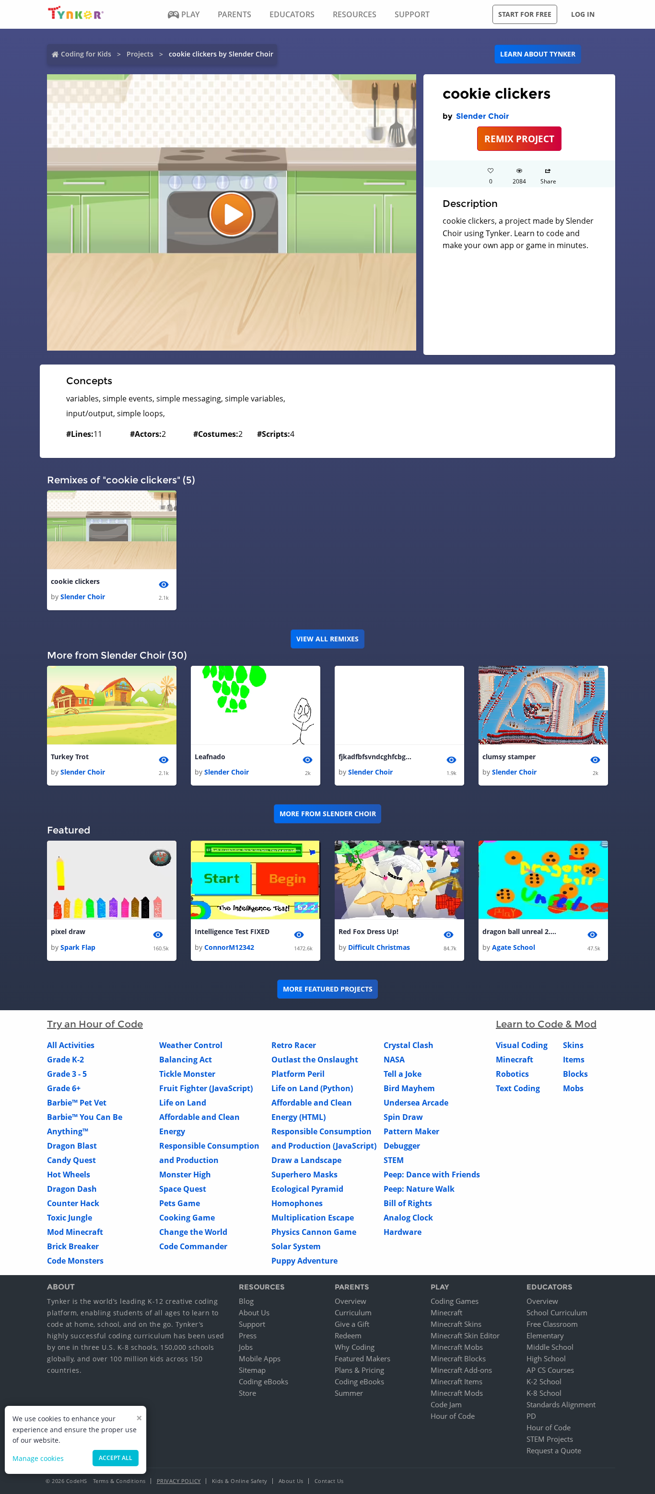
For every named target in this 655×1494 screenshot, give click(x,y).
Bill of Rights (408, 1203)
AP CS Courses (550, 1370)
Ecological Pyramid (307, 1189)
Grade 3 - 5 (67, 1074)
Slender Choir (482, 116)
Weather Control (190, 1045)
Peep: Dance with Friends (432, 1174)
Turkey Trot (70, 756)
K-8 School (543, 1393)
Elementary (545, 1335)
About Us (254, 1312)
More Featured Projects (328, 988)
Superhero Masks (304, 1174)
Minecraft (514, 1059)
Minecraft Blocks (458, 1358)
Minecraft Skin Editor (465, 1335)
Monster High (185, 1174)
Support (252, 1324)
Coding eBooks (263, 1381)
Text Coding (518, 1088)
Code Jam (446, 1404)
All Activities (70, 1045)
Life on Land (182, 1102)
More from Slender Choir (328, 813)
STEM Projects (549, 1439)
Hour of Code (453, 1416)
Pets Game (179, 1203)
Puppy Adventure (304, 1260)
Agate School (513, 947)
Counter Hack (73, 1203)
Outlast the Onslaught (314, 1059)
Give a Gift (352, 1324)
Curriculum (353, 1312)
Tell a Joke (402, 1074)
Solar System (296, 1246)
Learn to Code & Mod (546, 1024)
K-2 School (543, 1381)
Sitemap (252, 1370)
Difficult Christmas (379, 947)
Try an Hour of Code (95, 1024)
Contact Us (329, 1480)
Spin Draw (403, 1117)
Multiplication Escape (312, 1217)
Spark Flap (77, 947)
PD (531, 1416)
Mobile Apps (260, 1358)
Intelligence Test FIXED (232, 931)
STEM (394, 1160)
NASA (394, 1059)
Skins (573, 1045)
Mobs (573, 1088)
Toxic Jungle (69, 1217)
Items (574, 1059)
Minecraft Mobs (457, 1347)
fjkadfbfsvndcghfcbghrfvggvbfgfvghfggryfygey (377, 756)
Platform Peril (298, 1074)
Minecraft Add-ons (461, 1370)
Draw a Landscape (306, 1160)
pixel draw (68, 931)
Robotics (512, 1074)
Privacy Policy (179, 1480)
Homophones (297, 1203)
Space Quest (182, 1189)
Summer (349, 1393)
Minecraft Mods (457, 1393)
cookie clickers (75, 581)
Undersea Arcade (416, 1102)
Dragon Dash (72, 1189)
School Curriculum (556, 1312)
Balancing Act (185, 1059)
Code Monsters (75, 1260)
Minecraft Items (456, 1381)
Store (247, 1393)
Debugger (402, 1145)
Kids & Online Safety (240, 1480)
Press (248, 1335)
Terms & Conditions (119, 1480)
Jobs (246, 1347)
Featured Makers (362, 1358)
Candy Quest (71, 1160)
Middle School (549, 1347)
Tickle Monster (187, 1074)
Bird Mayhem (409, 1088)
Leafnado (210, 756)
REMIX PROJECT (519, 139)
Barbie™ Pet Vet (76, 1102)
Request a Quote (553, 1450)
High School (546, 1358)
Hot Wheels (68, 1174)
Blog (246, 1301)
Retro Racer (293, 1045)
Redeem (348, 1335)
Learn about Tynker (537, 53)
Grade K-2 (65, 1059)
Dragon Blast (72, 1145)
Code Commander (193, 1246)
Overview (350, 1301)
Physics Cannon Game (313, 1232)
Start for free (524, 14)
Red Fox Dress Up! (368, 931)
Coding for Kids (86, 53)
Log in (583, 14)
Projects (140, 53)
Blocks (575, 1074)
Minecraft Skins (456, 1324)
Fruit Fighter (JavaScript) (206, 1088)
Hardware (402, 1232)
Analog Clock (408, 1217)
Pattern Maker (411, 1131)
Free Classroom (552, 1324)
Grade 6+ (64, 1088)
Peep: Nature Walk (419, 1189)
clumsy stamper (509, 756)
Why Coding (354, 1347)
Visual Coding (522, 1045)
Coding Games (455, 1301)
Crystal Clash (408, 1045)
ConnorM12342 (229, 947)
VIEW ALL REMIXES (327, 638)
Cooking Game (187, 1217)
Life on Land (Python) (312, 1088)
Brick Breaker (73, 1246)
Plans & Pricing (359, 1370)
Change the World (193, 1232)
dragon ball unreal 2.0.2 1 (520, 931)
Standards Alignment (561, 1404)
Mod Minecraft (75, 1232)
